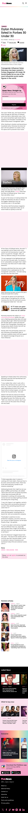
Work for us (4, 797)
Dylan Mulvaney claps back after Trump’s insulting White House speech (18, 626)
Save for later (12, 42)
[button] (14, 177)
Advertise (4, 794)
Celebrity (4, 26)
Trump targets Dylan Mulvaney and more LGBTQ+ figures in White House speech (18, 636)
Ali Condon (17, 39)
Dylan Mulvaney (10, 549)
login (7, 555)
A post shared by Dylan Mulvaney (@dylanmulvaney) (14, 476)
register (13, 555)
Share (4, 42)
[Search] (23, 3)
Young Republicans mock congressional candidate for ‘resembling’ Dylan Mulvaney (18, 646)
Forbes (17, 191)
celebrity (3, 549)
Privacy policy (5, 803)
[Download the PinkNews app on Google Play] (16, 772)
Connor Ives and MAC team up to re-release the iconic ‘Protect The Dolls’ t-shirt (10, 722)
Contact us (4, 791)
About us (3, 785)
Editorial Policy (5, 788)
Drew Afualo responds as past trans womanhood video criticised (18, 616)
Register (14, 104)
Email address (7, 96)
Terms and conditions (7, 800)
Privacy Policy (19, 108)
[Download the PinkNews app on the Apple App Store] (5, 772)
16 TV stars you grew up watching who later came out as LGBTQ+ (18, 308)
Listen (4, 45)
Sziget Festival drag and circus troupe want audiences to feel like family (10, 754)
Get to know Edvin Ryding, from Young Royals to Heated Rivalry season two (10, 690)
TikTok (16, 549)
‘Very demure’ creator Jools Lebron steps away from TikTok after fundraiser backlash (18, 607)
